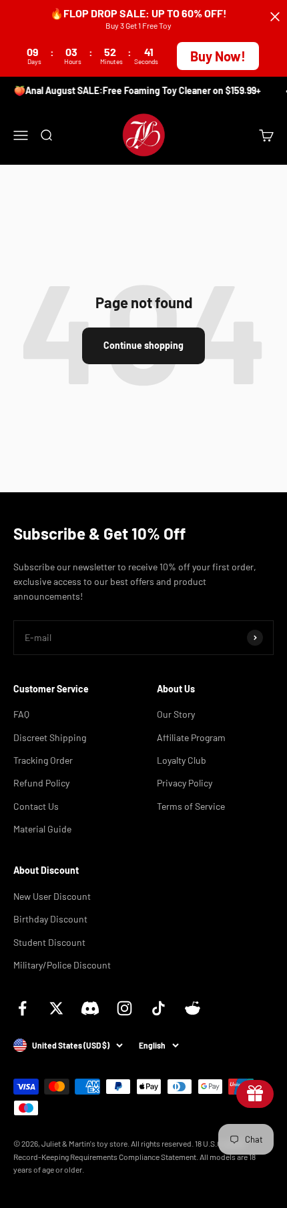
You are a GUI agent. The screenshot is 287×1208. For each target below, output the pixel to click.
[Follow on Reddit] (193, 1008)
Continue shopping (143, 345)
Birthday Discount (50, 919)
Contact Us (36, 806)
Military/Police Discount (62, 965)
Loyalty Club (181, 760)
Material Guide (42, 828)
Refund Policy (41, 782)
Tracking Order (43, 760)
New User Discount (52, 896)
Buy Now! (218, 56)
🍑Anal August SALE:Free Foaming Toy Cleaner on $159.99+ (135, 90)
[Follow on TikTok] (159, 1008)
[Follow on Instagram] (124, 1008)
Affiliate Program (191, 737)
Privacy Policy (184, 782)
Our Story (176, 714)
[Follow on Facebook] (22, 1008)
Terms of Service (191, 806)
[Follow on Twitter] (56, 1008)
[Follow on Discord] (90, 1008)
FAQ (21, 714)
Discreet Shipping (49, 737)
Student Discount (49, 942)
